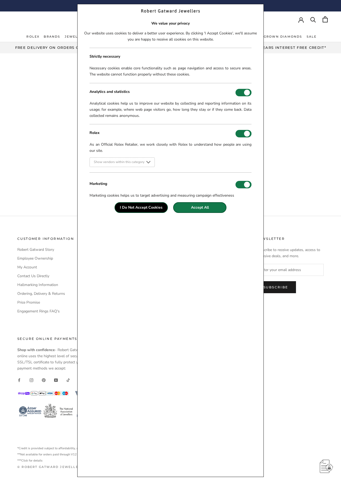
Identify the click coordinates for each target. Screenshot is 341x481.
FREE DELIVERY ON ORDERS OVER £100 (57, 47)
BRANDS (52, 36)
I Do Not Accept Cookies (141, 207)
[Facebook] (19, 380)
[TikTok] (68, 380)
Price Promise (28, 302)
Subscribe (275, 287)
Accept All (200, 207)
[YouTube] (56, 380)
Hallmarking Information (37, 284)
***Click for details (30, 461)
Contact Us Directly (33, 276)
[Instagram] (31, 380)
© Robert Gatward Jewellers (50, 467)
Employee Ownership (35, 258)
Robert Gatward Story (35, 249)
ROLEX (32, 36)
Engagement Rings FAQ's (38, 311)
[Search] (313, 19)
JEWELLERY (76, 36)
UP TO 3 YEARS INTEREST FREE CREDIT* (284, 47)
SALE (312, 36)
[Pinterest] (44, 380)
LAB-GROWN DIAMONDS (278, 36)
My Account (27, 267)
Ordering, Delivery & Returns (41, 293)
